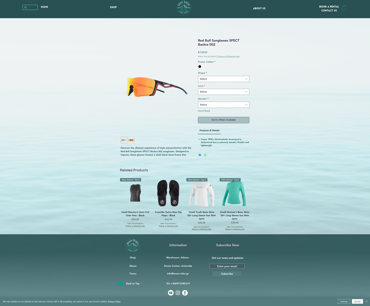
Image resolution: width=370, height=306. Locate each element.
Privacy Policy (114, 301)
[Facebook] (185, 293)
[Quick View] (168, 193)
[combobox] (223, 79)
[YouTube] (171, 293)
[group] (185, 204)
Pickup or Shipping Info (228, 56)
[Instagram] (178, 293)
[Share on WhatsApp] (205, 155)
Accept (357, 301)
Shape (202, 72)
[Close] (366, 301)
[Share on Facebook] (200, 155)
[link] (209, 130)
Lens (201, 85)
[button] (344, 7)
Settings (344, 301)
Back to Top (133, 283)
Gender (203, 98)
